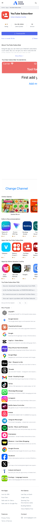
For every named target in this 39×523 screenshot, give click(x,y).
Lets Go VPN (5, 494)
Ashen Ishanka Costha (18, 17)
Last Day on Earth (26, 494)
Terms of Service (7, 521)
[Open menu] (2, 3)
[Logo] (19, 3)
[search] (35, 3)
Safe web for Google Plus (9, 503)
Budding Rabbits (26, 506)
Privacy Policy (6, 518)
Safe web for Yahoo (8, 500)
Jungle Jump (25, 497)
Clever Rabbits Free (27, 509)
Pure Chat (5, 497)
